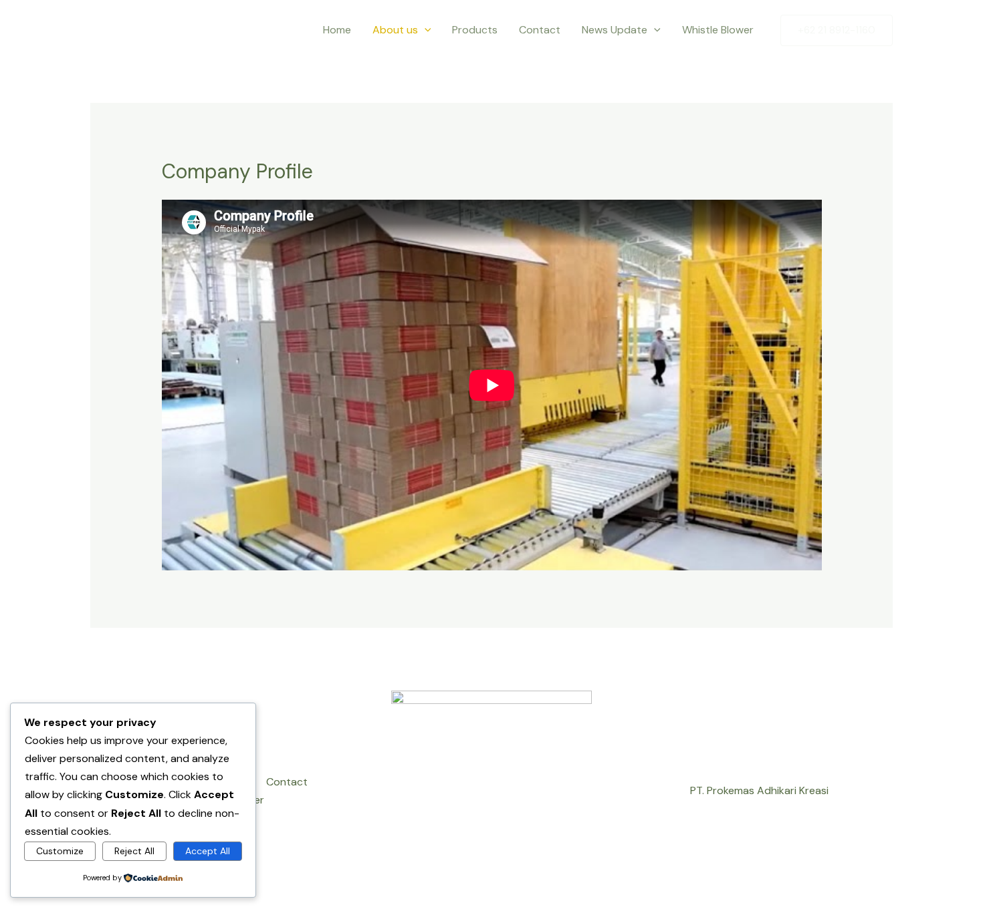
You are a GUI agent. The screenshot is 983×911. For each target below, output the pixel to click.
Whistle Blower (719, 30)
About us (395, 30)
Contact (539, 30)
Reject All (134, 851)
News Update (614, 30)
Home (337, 30)
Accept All (207, 851)
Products (475, 30)
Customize (60, 851)
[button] (424, 30)
